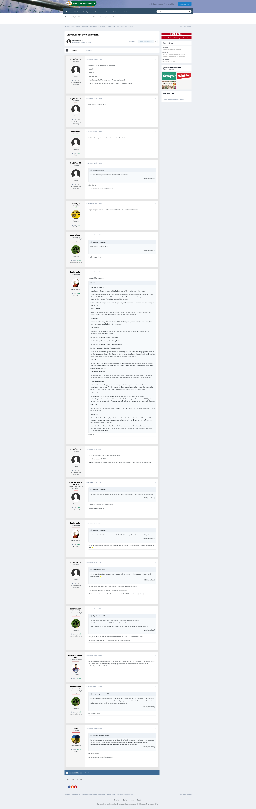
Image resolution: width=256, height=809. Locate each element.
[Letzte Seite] (81, 50)
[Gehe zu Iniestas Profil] (75, 739)
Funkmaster (75, 272)
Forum (67, 17)
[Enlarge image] (92, 547)
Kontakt (132, 800)
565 (74, 153)
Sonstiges (86, 12)
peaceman (75, 132)
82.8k (74, 260)
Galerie (95, 17)
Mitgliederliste (76, 17)
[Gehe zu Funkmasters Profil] (75, 282)
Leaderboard (96, 12)
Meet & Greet (86, 42)
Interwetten (125, 12)
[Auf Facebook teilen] (69, 786)
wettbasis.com (166, 59)
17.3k (74, 679)
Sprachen (117, 800)
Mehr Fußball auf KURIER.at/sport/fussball (176, 38)
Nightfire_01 (79, 40)
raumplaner (75, 235)
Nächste (75, 50)
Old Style (76, 204)
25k (74, 293)
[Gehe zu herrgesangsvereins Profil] (75, 668)
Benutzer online (117, 17)
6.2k (74, 508)
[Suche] (189, 11)
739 (79, 679)
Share (133, 41)
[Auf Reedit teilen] (72, 786)
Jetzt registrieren (184, 4)
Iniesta (75, 728)
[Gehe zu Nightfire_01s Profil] (68, 41)
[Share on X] (65, 787)
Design (125, 800)
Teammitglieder (104, 17)
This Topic (181, 12)
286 (74, 225)
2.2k (74, 81)
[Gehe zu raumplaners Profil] (75, 249)
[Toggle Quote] (91, 170)
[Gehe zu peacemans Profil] (75, 142)
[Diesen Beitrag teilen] (155, 59)
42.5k (74, 749)
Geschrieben (94, 59)
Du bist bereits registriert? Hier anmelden (161, 4)
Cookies (139, 800)
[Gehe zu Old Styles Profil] (75, 214)
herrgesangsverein (75, 656)
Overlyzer (115, 12)
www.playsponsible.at (149, 804)
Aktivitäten (77, 12)
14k (79, 749)
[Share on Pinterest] (75, 786)
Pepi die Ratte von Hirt (75, 483)
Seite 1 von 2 (89, 50)
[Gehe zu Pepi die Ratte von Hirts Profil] (75, 497)
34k (79, 260)
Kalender (86, 17)
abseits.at (106, 12)
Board (68, 12)
